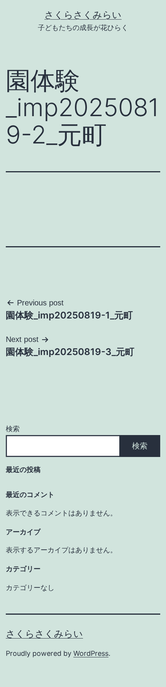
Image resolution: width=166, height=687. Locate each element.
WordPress (90, 653)
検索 (13, 429)
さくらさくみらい (83, 14)
